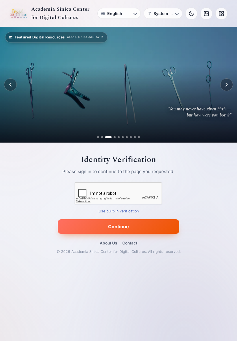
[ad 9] (135, 137)
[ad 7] (127, 137)
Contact (129, 243)
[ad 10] (139, 137)
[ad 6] (123, 137)
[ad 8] (131, 137)
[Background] (206, 14)
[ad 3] (106, 137)
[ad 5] (119, 137)
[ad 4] (112, 137)
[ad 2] (102, 137)
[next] (226, 84)
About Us (108, 243)
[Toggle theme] (191, 14)
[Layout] (221, 14)
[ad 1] (98, 137)
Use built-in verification (119, 211)
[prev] (10, 84)
